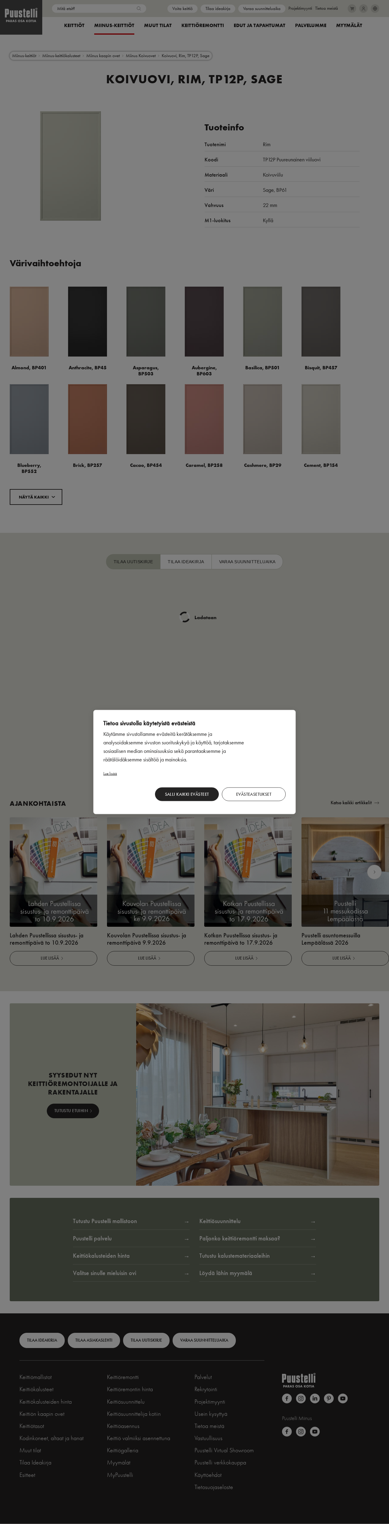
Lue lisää (110, 773)
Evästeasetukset (253, 794)
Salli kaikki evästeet (187, 794)
